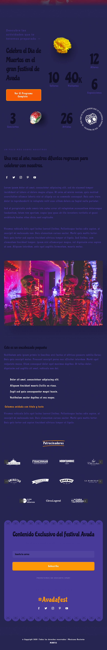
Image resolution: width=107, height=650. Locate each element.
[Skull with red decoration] (38, 107)
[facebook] (7, 177)
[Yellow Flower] (63, 33)
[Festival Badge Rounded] (91, 108)
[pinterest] (28, 177)
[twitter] (14, 177)
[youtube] (35, 177)
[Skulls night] (53, 261)
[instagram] (21, 177)
